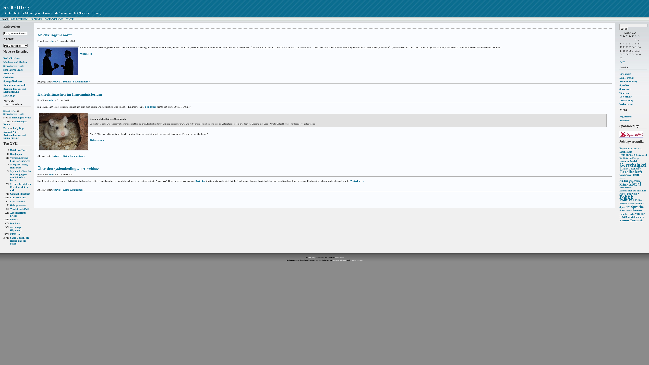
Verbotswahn (626, 104)
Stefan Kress (10, 111)
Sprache (637, 206)
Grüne (629, 174)
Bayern (623, 148)
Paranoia (641, 190)
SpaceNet (624, 85)
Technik (67, 81)
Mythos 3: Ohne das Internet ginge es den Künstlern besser (20, 175)
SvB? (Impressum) (19, 19)
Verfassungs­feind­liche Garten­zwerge (20, 159)
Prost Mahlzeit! (18, 201)
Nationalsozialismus (627, 190)
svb (51, 41)
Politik (70, 19)
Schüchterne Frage (13, 69)
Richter (632, 203)
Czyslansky (625, 74)
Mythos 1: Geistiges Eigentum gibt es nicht (20, 187)
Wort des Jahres (636, 217)
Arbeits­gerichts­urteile (18, 214)
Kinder (622, 177)
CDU (635, 148)
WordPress (339, 257)
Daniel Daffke (626, 77)
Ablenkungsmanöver (54, 35)
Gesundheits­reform (20, 194)
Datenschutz (625, 151)
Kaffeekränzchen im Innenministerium (69, 94)
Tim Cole (624, 93)
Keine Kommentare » (74, 156)
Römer (640, 203)
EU (630, 158)
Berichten (200, 181)
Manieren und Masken (15, 62)
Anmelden (624, 120)
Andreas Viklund (339, 260)
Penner (13, 219)
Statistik (629, 210)
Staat (622, 210)
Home (5, 19)
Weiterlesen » (87, 53)
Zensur (624, 220)
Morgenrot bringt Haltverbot (19, 166)
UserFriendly (626, 100)
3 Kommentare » (81, 81)
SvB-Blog (16, 7)
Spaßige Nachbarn (12, 81)
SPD (628, 207)
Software (36, 19)
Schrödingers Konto (13, 66)
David (6, 128)
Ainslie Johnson (356, 260)
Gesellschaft (630, 171)
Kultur (623, 184)
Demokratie (627, 154)
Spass (622, 207)
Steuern (637, 210)
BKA (630, 148)
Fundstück (150, 106)
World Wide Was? (54, 19)
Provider (624, 203)
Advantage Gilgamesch (16, 228)
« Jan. (622, 61)
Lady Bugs (9, 95)
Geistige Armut (18, 205)
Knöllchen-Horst (18, 150)
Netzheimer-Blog (628, 81)
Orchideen (8, 77)
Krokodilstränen (11, 58)
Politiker (626, 200)
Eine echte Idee (18, 197)
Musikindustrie (625, 187)
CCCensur (15, 234)
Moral (635, 183)
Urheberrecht (626, 214)
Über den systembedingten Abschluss (68, 168)
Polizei (639, 200)
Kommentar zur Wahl (14, 85)
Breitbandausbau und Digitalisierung (14, 90)
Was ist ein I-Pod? (19, 209)
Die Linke (623, 158)
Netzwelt (56, 81)
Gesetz (622, 174)
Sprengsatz (625, 89)
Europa (635, 158)
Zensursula (636, 220)
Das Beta (15, 223)
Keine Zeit (8, 73)
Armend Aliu (10, 132)
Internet (637, 174)
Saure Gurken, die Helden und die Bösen (19, 240)
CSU (640, 148)
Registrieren (625, 116)
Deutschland (641, 154)
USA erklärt (625, 96)
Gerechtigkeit (632, 166)
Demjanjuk (16, 154)
